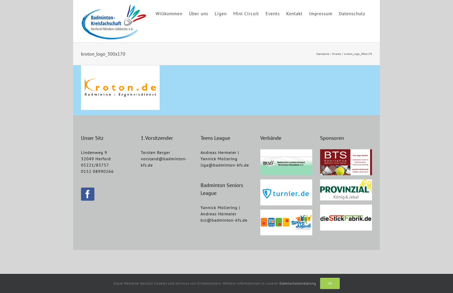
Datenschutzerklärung (297, 283)
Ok (330, 283)
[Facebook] (87, 194)
